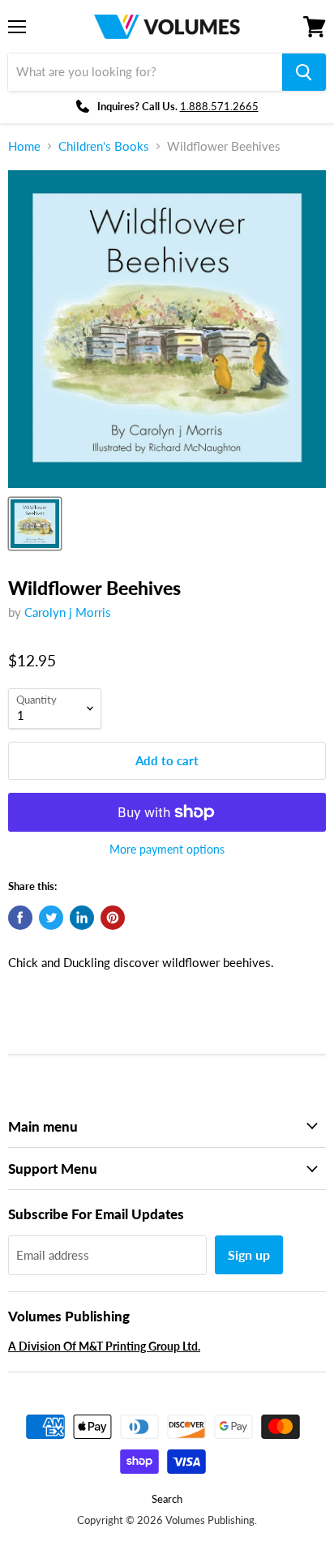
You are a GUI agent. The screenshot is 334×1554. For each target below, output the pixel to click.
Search (167, 1498)
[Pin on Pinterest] (113, 917)
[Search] (304, 72)
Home (24, 146)
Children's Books (103, 146)
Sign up (249, 1254)
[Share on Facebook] (20, 917)
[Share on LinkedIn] (82, 917)
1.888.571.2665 (219, 106)
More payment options (167, 849)
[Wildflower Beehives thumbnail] (35, 524)
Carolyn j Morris (67, 612)
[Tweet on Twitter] (51, 917)
